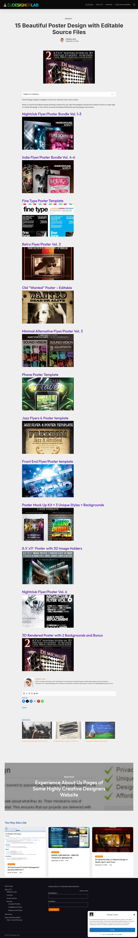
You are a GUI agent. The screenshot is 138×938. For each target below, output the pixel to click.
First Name (52, 901)
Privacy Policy (117, 934)
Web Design (99, 856)
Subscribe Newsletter (13, 917)
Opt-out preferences (107, 934)
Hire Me (9, 901)
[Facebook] (29, 694)
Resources (11, 864)
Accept (112, 930)
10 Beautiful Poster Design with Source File (34, 741)
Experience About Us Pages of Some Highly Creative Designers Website (69, 787)
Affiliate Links (12, 892)
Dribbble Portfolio (15, 907)
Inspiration (68, 18)
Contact (10, 895)
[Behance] (37, 694)
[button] (134, 915)
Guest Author (12, 898)
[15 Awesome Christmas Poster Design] (100, 730)
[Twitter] (26, 694)
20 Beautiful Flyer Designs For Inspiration (66, 741)
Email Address (53, 893)
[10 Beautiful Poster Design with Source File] (37, 730)
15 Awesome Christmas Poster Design (96, 741)
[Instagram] (32, 694)
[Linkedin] (34, 694)
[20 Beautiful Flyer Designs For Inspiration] (68, 730)
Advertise (8, 914)
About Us (8, 889)
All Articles (9, 886)
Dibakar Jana (71, 39)
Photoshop (55, 852)
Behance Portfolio (15, 910)
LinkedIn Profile (14, 904)
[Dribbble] (24, 694)
